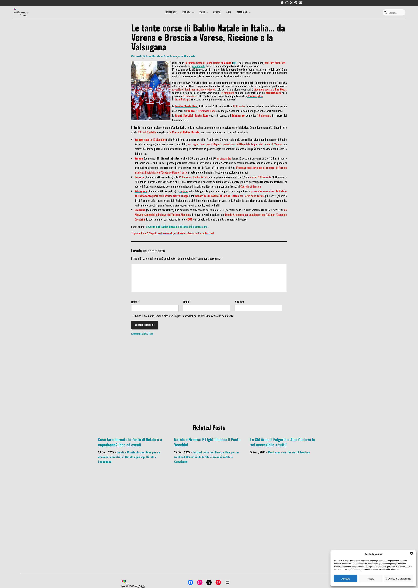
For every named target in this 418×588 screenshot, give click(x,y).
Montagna (274, 452)
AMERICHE (242, 12)
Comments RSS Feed (142, 334)
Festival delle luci (203, 452)
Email (187, 301)
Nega (371, 578)
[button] (411, 554)
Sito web (239, 301)
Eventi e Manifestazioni (131, 452)
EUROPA (186, 12)
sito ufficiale (198, 66)
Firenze (219, 452)
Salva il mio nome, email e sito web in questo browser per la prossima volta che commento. (184, 316)
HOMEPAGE (171, 12)
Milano (147, 56)
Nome (135, 301)
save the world (186, 56)
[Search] (385, 12)
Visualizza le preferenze (398, 578)
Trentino (305, 452)
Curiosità (137, 56)
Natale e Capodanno (164, 56)
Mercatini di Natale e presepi (127, 457)
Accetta (345, 578)
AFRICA (216, 12)
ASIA (228, 12)
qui (234, 63)
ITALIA (202, 12)
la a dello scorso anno (177, 226)
